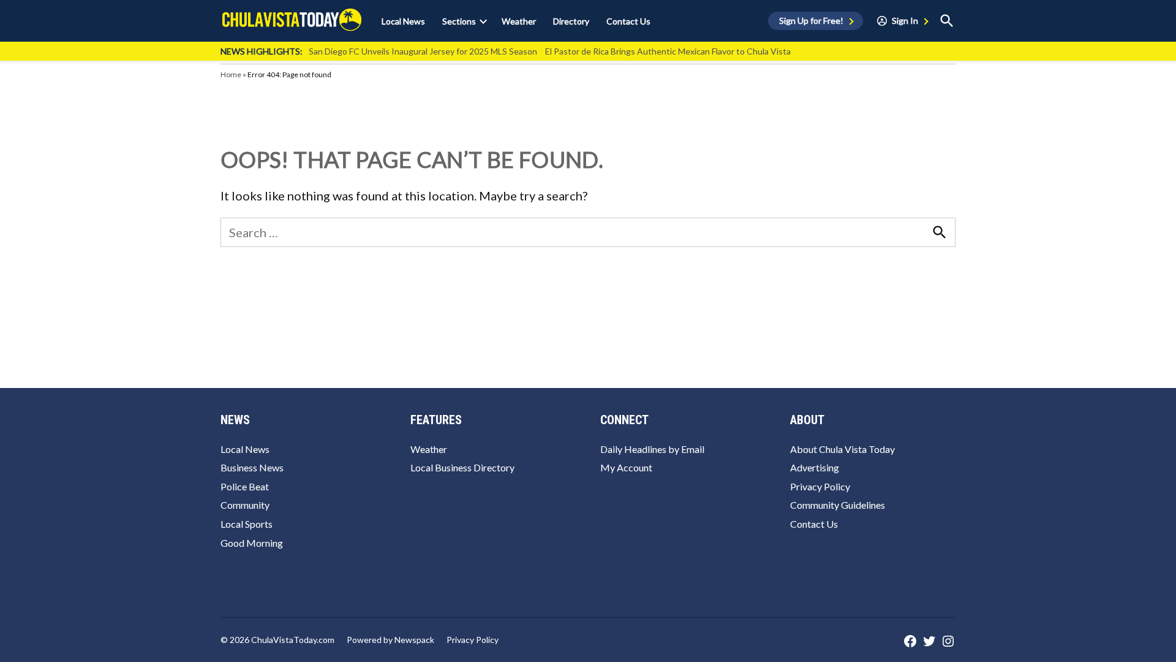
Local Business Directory (462, 467)
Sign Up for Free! (811, 20)
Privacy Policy (820, 486)
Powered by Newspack (390, 639)
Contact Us (628, 21)
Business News (252, 467)
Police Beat (245, 486)
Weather (519, 21)
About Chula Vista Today (842, 449)
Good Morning (252, 543)
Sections (459, 21)
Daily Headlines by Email (652, 449)
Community (245, 505)
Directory (571, 21)
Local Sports (247, 524)
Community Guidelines (837, 505)
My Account (626, 467)
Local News (403, 21)
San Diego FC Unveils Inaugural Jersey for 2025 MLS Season (423, 51)
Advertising (814, 467)
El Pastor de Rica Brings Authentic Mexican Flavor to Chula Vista (668, 51)
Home (231, 74)
